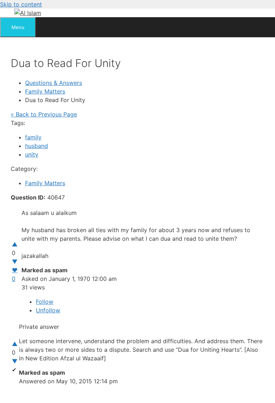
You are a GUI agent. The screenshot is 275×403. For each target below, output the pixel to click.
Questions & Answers (53, 82)
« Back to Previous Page (44, 114)
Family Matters (45, 91)
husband (36, 145)
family (33, 137)
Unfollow (48, 310)
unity (31, 154)
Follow (44, 301)
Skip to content (21, 4)
